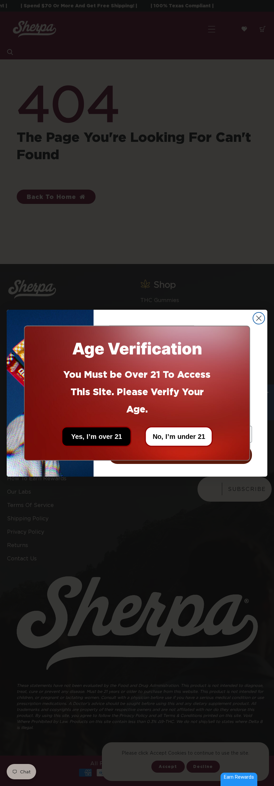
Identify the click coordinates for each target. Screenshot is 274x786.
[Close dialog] (259, 318)
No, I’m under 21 (179, 436)
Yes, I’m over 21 (96, 436)
